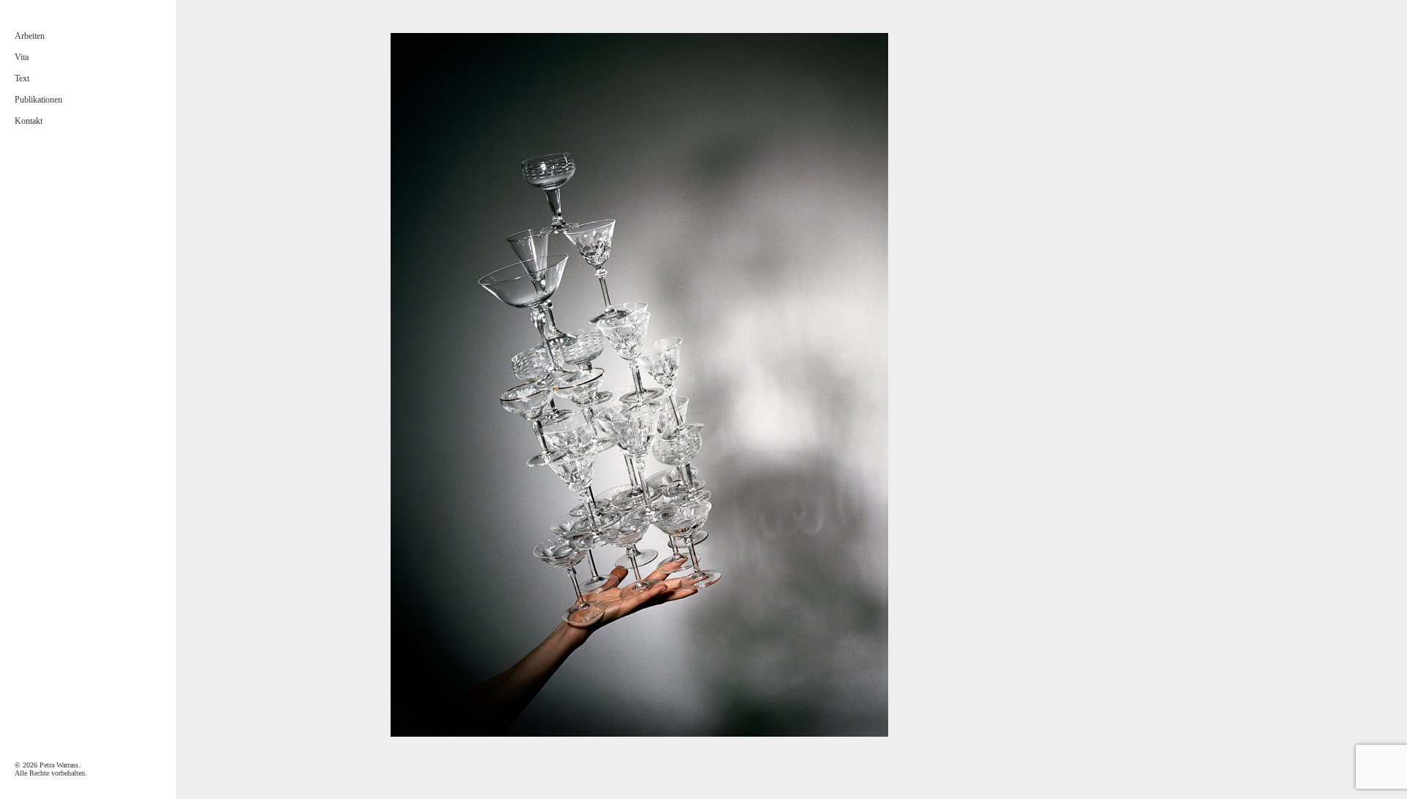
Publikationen (38, 100)
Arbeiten (30, 36)
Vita (22, 57)
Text (22, 78)
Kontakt (29, 121)
